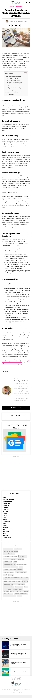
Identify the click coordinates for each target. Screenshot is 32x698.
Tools (4, 533)
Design (15, 561)
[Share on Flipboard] (16, 25)
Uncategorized (7, 537)
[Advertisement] (16, 473)
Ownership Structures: (12, 78)
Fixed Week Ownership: (14, 80)
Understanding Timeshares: (14, 76)
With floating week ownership (9, 155)
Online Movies (7, 589)
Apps (4, 497)
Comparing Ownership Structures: (16, 90)
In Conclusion (10, 94)
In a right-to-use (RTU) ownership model (11, 216)
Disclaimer (16, 690)
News (4, 523)
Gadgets (5, 513)
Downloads (6, 509)
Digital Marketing (7, 507)
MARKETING (8, 584)
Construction (21, 559)
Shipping (12, 591)
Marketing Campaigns (19, 584)
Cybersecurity (8, 561)
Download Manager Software (22, 564)
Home (10, 575)
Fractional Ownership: (14, 86)
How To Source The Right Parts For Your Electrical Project (16, 578)
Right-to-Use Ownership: (14, 88)
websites (19, 596)
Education (5, 511)
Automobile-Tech (7, 501)
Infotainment (6, 521)
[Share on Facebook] (9, 25)
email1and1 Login (7, 566)
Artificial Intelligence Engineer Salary (10, 556)
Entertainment (14, 566)
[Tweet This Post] (12, 25)
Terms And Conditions (25, 689)
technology (6, 593)
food (25, 572)
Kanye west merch (16, 581)
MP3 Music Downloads (19, 586)
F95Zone (20, 566)
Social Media (25, 591)
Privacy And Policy (16, 689)
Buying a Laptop (6, 559)
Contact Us (9, 689)
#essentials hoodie (8, 548)
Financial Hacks (19, 572)
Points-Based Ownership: (15, 84)
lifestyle (25, 581)
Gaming (5, 515)
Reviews (5, 525)
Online (25, 586)
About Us (4, 689)
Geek (4, 517)
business (22, 556)
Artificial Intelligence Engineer (9, 553)
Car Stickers (13, 559)
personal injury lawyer (17, 589)
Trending (5, 535)
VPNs (14, 596)
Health (5, 575)
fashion (20, 570)
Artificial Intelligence (8, 499)
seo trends (6, 591)
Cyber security (6, 505)
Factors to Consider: (12, 92)
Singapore (18, 591)
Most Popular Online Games (9, 586)
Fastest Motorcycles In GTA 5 (9, 572)
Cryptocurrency (7, 503)
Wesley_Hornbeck (14, 21)
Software (5, 527)
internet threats (7, 581)
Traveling (16, 593)
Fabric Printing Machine (10, 569)
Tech (4, 529)
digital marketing (10, 564)
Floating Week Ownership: (15, 82)
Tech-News (6, 531)
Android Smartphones (18, 548)
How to (5, 519)
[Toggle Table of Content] (24, 73)
